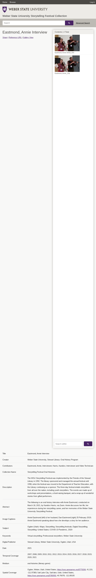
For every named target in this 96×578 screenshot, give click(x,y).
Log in (92, 2)
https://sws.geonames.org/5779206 (71, 569)
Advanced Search (83, 23)
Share (4, 37)
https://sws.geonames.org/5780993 (42, 575)
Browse (13, 2)
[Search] (69, 23)
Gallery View (28, 37)
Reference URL (15, 37)
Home (4, 2)
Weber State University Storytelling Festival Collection (34, 15)
